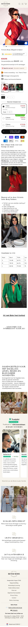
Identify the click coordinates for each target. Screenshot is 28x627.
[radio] (4, 88)
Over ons (14, 590)
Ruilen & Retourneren (14, 588)
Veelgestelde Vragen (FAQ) (14, 580)
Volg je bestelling (14, 583)
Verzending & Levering (14, 585)
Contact (14, 597)
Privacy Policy (14, 595)
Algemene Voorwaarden (14, 592)
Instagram (15, 610)
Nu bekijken (14, 503)
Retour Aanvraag (14, 600)
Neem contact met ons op (15, 607)
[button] (14, 106)
